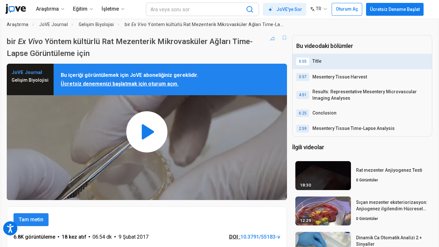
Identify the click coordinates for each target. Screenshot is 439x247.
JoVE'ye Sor (289, 9)
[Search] (249, 9)
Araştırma (18, 24)
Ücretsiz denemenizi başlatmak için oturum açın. (119, 84)
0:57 (303, 77)
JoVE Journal (53, 24)
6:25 (303, 113)
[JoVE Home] (15, 9)
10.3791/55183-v (260, 237)
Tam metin (31, 219)
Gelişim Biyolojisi (96, 24)
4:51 (303, 95)
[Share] (272, 37)
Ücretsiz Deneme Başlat (395, 9)
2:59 (303, 128)
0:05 (303, 61)
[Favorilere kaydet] (284, 37)
